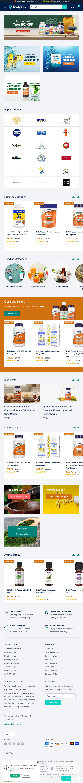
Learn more (14, 771)
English (8, 734)
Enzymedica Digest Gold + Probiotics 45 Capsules (17, 233)
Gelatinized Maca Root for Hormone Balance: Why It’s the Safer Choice (19, 410)
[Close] (38, 762)
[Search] (64, 7)
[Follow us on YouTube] (22, 743)
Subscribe (53, 702)
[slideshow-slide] (41, 27)
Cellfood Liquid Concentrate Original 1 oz (48, 352)
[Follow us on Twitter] (9, 743)
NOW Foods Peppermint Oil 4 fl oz (19, 591)
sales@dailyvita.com (13, 724)
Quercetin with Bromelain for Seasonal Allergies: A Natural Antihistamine (57, 410)
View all (75, 197)
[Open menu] (5, 7)
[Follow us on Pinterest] (18, 743)
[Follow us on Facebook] (5, 743)
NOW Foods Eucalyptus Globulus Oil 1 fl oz (46, 591)
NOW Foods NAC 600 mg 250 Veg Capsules (18, 352)
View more (12, 313)
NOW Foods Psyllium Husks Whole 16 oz (47, 233)
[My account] (72, 7)
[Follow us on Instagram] (14, 743)
